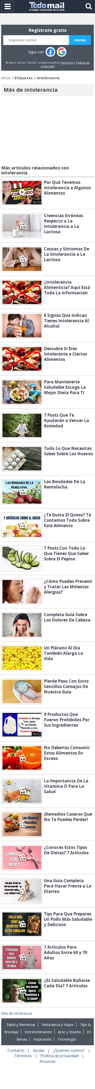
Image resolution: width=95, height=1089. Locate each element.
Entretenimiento (38, 1031)
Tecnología (66, 1039)
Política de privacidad (59, 1055)
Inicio (5, 78)
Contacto (16, 1050)
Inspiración (42, 1039)
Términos (66, 62)
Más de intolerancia (16, 1013)
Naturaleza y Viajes (58, 1024)
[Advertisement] (47, 131)
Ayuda (38, 1050)
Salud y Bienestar (21, 1024)
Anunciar (47, 1061)
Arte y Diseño (69, 1031)
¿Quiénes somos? (69, 1050)
